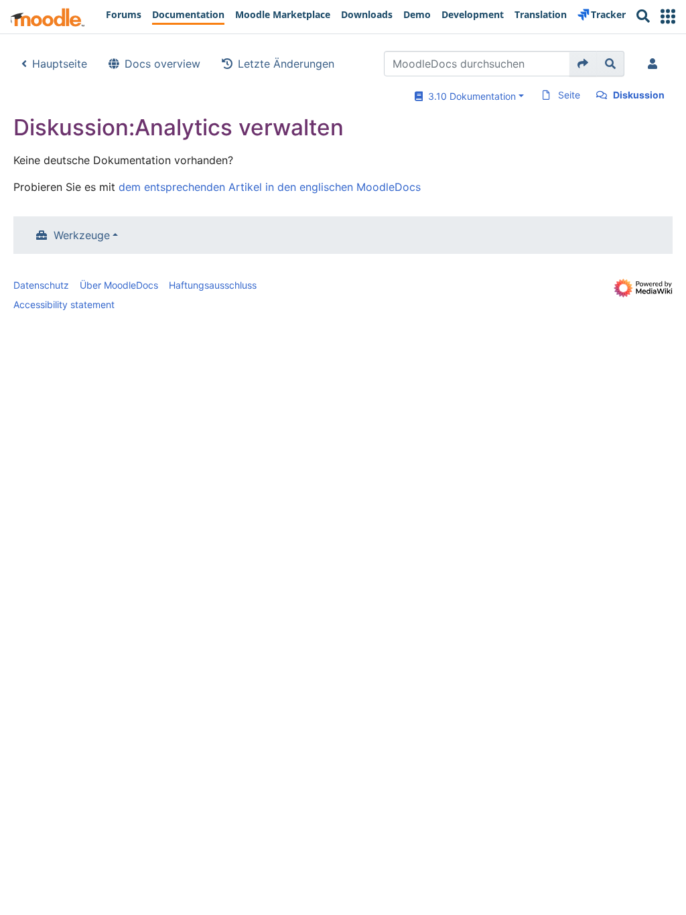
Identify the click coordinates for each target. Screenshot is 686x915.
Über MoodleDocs (119, 285)
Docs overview (162, 63)
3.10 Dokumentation (469, 96)
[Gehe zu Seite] (583, 63)
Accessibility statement (64, 304)
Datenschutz (41, 285)
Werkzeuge (82, 235)
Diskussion (639, 94)
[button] (668, 16)
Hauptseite (59, 63)
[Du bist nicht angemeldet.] (655, 63)
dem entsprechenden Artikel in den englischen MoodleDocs (270, 187)
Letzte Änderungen (286, 63)
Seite (569, 94)
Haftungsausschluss (213, 285)
